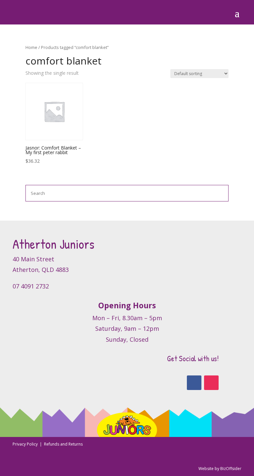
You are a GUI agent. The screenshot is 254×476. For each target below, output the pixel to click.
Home (31, 47)
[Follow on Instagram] (211, 382)
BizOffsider (230, 468)
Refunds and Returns (63, 444)
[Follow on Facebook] (194, 382)
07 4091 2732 (31, 286)
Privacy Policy (26, 444)
